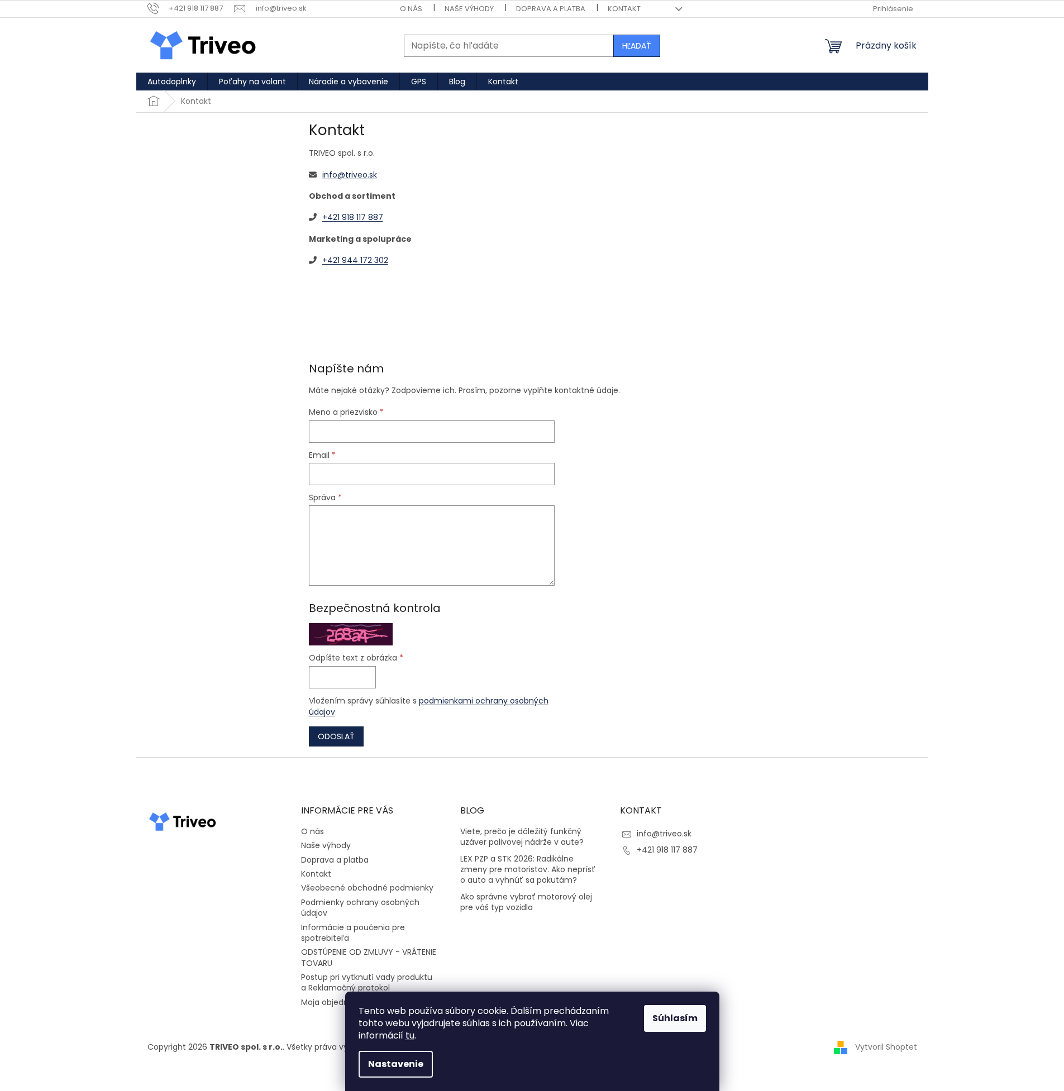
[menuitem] (171, 81)
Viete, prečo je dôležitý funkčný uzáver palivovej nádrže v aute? (522, 837)
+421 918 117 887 (352, 217)
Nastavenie (395, 1063)
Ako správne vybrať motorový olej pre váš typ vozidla (526, 902)
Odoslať (336, 736)
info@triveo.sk (349, 174)
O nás (411, 8)
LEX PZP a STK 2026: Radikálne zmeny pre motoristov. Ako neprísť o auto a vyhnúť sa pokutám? (527, 870)
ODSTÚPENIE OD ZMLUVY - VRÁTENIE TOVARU (368, 957)
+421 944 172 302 (355, 260)
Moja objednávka (334, 1002)
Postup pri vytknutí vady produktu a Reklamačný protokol (366, 982)
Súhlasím (675, 1018)
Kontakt (624, 8)
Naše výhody (469, 8)
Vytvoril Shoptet (886, 1046)
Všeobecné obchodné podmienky (367, 887)
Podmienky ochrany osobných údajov (360, 907)
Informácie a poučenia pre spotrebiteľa (353, 933)
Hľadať (636, 45)
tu (409, 1035)
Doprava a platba (550, 8)
